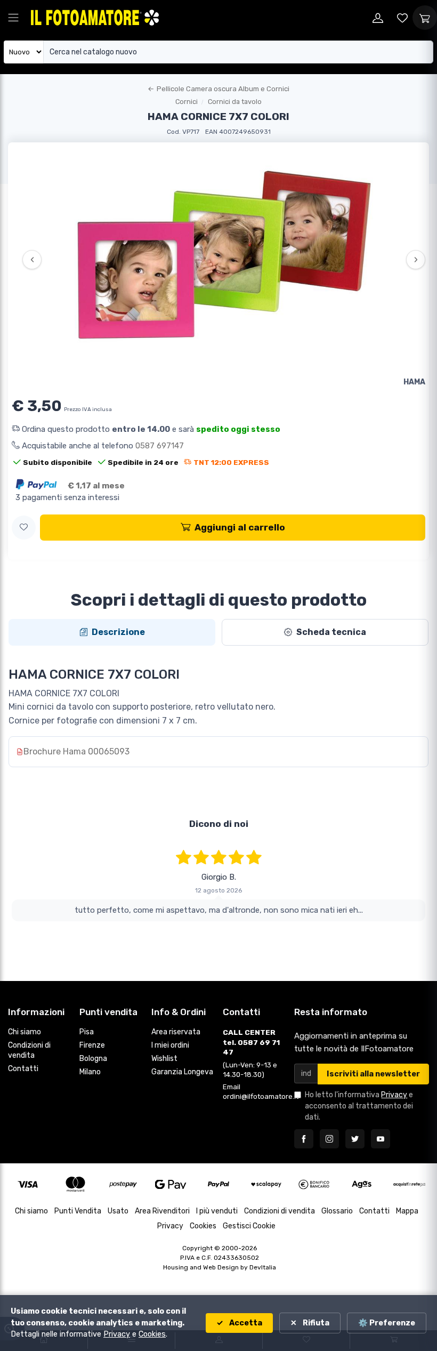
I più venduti (217, 1211)
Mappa (407, 1211)
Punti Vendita (77, 1211)
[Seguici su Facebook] (303, 1138)
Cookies (203, 1226)
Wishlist (164, 1058)
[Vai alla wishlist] (402, 17)
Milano (90, 1071)
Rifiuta (315, 1323)
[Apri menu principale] (13, 17)
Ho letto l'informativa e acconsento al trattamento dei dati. (359, 1106)
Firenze (92, 1045)
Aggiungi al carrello (240, 527)
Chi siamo (24, 1031)
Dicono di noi (218, 823)
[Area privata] (378, 17)
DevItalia (262, 1267)
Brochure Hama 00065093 (76, 751)
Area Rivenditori (162, 1211)
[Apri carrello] (424, 17)
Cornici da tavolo (235, 102)
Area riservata (175, 1031)
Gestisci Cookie (249, 1226)
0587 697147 (159, 446)
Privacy (394, 1094)
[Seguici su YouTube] (380, 1138)
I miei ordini (170, 1045)
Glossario (337, 1211)
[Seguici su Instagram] (329, 1138)
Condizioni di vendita (29, 1050)
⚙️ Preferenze (386, 1323)
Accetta (245, 1323)
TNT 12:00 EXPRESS (231, 462)
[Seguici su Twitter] (355, 1138)
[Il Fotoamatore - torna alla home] (95, 17)
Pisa (86, 1031)
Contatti (23, 1068)
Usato (118, 1211)
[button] (24, 528)
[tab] (112, 632)
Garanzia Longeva (182, 1071)
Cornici (186, 102)
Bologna (93, 1058)
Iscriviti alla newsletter (373, 1074)
